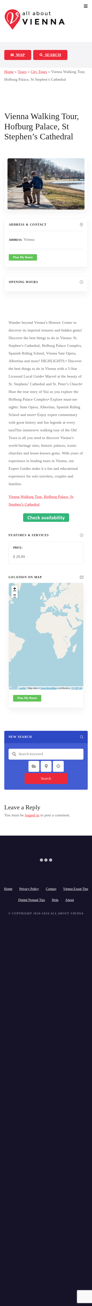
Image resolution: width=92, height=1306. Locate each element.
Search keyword (14, 754)
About (69, 900)
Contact (51, 889)
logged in (32, 815)
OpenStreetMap (48, 688)
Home (9, 72)
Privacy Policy (29, 889)
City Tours (39, 72)
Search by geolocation (58, 766)
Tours (22, 72)
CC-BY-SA (76, 688)
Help (55, 900)
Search (46, 778)
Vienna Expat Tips (75, 889)
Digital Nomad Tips (31, 900)
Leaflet (22, 688)
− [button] (14, 595)
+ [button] (14, 588)
